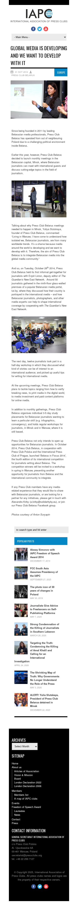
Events (16, 803)
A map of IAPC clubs (25, 798)
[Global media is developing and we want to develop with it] (39, 117)
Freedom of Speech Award (26, 807)
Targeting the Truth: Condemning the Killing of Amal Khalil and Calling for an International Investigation (36, 652)
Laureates (19, 811)
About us (17, 767)
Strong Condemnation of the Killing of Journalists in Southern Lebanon (44, 627)
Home (15, 763)
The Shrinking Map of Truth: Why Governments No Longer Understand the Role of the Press (44, 678)
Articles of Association (26, 771)
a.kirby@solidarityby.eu (43, 502)
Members (17, 791)
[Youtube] (46, 30)
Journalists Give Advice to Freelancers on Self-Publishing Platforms (44, 609)
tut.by (15, 290)
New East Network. (39, 277)
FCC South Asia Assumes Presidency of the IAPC (44, 571)
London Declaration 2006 (27, 786)
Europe (61, 72)
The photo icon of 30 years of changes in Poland (42, 590)
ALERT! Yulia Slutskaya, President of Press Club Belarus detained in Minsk (44, 700)
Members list (21, 795)
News (17, 814)
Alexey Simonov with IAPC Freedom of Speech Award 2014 (45, 553)
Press (15, 823)
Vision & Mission (23, 775)
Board (17, 778)
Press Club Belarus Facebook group (35, 505)
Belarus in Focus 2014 (53, 455)
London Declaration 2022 (27, 782)
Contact (16, 819)
